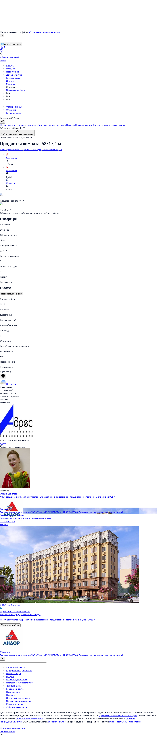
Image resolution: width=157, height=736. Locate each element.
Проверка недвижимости (18, 701)
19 (60, 149)
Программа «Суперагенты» (19, 682)
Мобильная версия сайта (12, 728)
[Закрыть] (2, 35)
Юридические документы (19, 670)
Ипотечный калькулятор (18, 698)
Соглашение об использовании (44, 32)
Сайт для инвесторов (16, 707)
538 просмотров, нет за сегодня (17, 134)
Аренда (9, 65)
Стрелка (10, 183)
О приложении (7, 731)
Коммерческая (13, 77)
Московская (11, 170)
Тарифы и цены (13, 685)
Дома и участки (14, 74)
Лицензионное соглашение (29, 718)
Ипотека (10, 80)
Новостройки (12, 71)
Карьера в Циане (14, 704)
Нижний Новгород (32, 149)
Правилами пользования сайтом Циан (118, 715)
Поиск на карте (13, 673)
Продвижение (13, 691)
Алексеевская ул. (50, 149)
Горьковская (11, 157)
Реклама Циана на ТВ (16, 679)
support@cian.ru (56, 721)
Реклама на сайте (14, 688)
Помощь (10, 694)
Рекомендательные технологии (125, 721)
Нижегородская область (11, 149)
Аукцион (10, 676)
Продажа (10, 68)
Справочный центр (15, 667)
